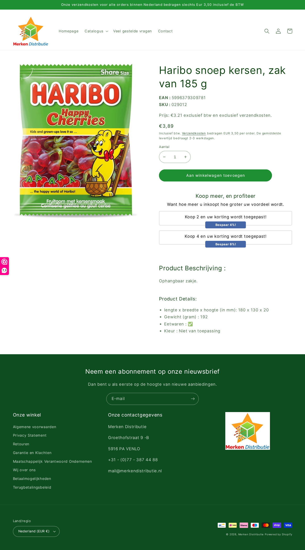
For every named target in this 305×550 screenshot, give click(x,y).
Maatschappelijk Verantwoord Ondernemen (52, 461)
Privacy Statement (30, 435)
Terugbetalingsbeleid (32, 487)
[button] (95, 31)
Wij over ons (24, 470)
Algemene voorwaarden (34, 427)
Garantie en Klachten (32, 452)
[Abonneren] (192, 399)
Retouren (21, 444)
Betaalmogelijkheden (32, 478)
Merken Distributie (251, 534)
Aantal (164, 147)
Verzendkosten (194, 133)
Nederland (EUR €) (34, 531)
